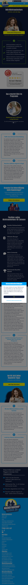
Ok (14, 296)
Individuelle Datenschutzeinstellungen (14, 300)
